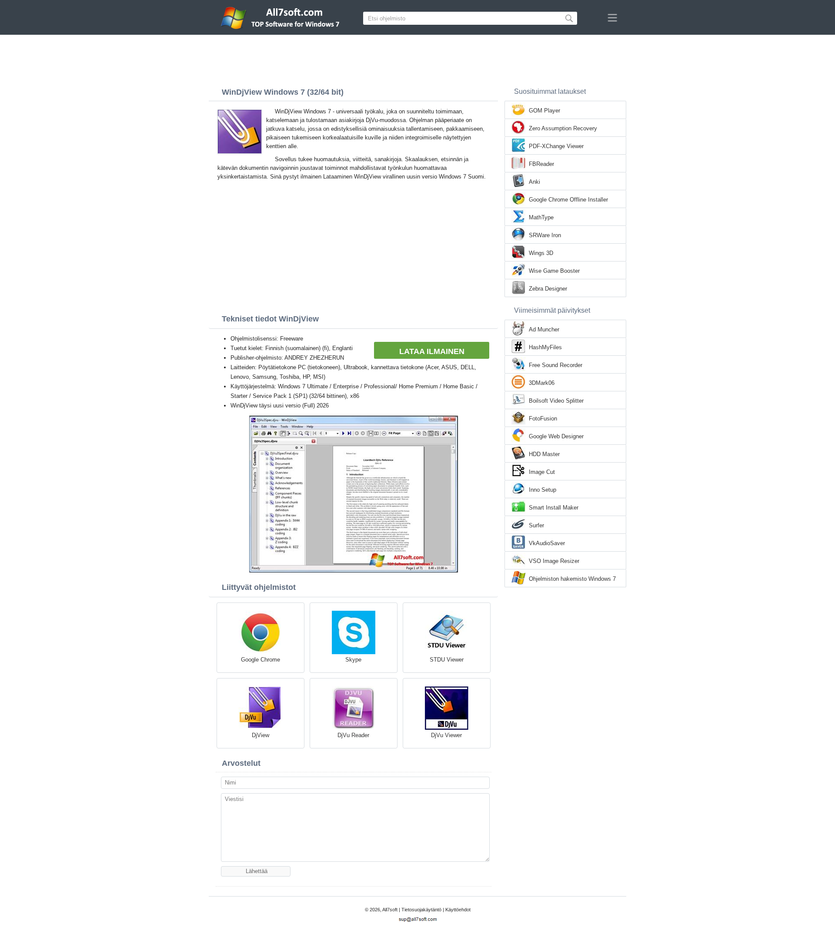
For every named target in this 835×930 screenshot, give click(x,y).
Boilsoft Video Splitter (556, 400)
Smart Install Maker (553, 507)
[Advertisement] (417, 58)
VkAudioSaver (547, 543)
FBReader (541, 164)
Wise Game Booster (554, 271)
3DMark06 (541, 383)
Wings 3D (541, 253)
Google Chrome (260, 659)
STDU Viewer (447, 659)
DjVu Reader (353, 735)
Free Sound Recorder (555, 365)
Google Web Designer (556, 436)
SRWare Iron (545, 235)
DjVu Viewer (446, 735)
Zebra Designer (548, 288)
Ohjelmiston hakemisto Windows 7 (572, 579)
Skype (353, 659)
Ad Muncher (544, 329)
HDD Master (544, 454)
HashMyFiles (545, 347)
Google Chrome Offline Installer (568, 199)
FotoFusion (543, 418)
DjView (260, 735)
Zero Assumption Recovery (563, 128)
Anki (534, 182)
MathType (541, 217)
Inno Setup (542, 490)
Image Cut (542, 472)
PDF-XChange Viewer (556, 146)
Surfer (536, 525)
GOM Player (544, 110)
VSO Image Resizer (554, 561)
